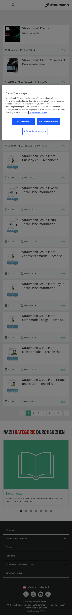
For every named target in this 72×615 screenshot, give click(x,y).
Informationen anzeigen (35, 131)
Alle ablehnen (23, 121)
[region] (36, 112)
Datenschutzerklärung (38, 112)
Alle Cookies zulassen (48, 121)
